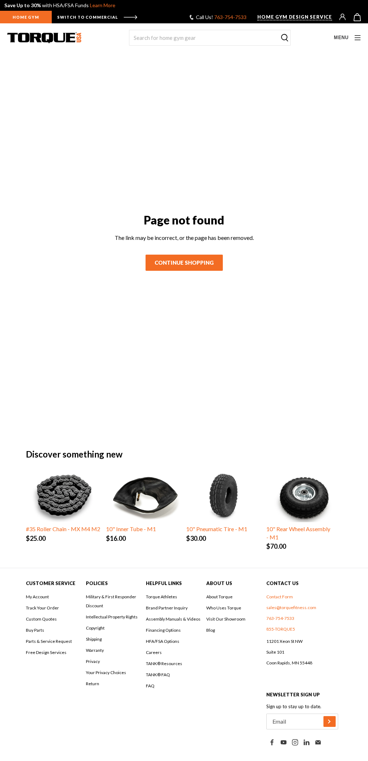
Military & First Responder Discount (111, 601)
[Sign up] (329, 721)
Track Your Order (42, 608)
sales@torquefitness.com (291, 607)
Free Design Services (46, 652)
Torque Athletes (161, 596)
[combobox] (210, 38)
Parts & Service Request (49, 641)
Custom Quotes (41, 619)
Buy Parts (35, 630)
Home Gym (26, 17)
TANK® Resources (164, 663)
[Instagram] (295, 742)
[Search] (285, 38)
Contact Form (279, 596)
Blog (210, 630)
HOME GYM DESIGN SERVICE (294, 17)
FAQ (150, 685)
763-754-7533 (230, 17)
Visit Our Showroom (225, 619)
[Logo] (44, 37)
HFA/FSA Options (162, 641)
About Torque (219, 596)
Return (92, 683)
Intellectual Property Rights (112, 617)
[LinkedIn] (306, 742)
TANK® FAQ (158, 674)
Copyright (95, 628)
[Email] (318, 742)
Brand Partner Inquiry (167, 608)
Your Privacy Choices (106, 672)
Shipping (94, 639)
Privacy (93, 661)
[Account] (342, 17)
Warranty (95, 650)
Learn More (102, 5)
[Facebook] (272, 742)
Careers (154, 652)
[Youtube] (283, 742)
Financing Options (163, 630)
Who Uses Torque (223, 608)
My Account (37, 596)
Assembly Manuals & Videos (173, 619)
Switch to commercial (87, 17)
